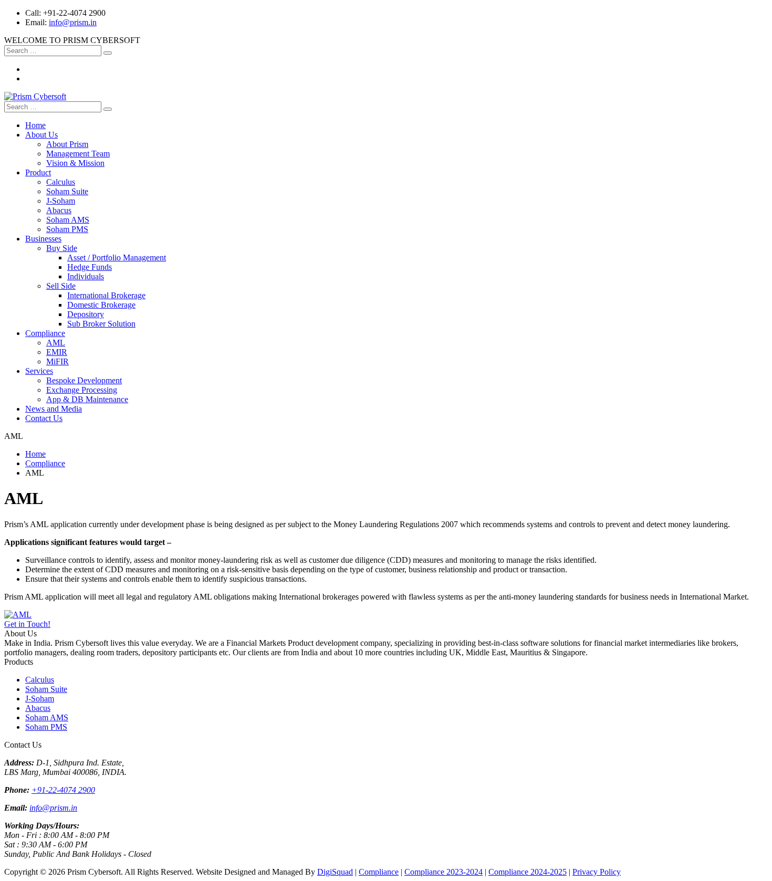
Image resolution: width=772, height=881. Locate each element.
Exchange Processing (81, 389)
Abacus (58, 210)
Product (38, 172)
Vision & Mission (75, 163)
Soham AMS (67, 219)
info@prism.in (73, 22)
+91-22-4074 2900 (63, 789)
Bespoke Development (84, 380)
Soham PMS (67, 229)
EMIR (56, 352)
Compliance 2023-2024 (443, 871)
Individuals (85, 276)
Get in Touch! (27, 624)
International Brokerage (106, 295)
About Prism (67, 144)
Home (35, 125)
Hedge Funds (89, 267)
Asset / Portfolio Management (116, 257)
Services (39, 370)
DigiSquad (335, 871)
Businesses (43, 238)
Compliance (45, 333)
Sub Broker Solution (101, 323)
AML (55, 342)
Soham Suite (67, 191)
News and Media (53, 408)
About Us (41, 134)
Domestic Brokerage (101, 304)
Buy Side (61, 248)
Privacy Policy (596, 871)
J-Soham (60, 200)
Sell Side (61, 285)
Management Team (78, 153)
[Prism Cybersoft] (35, 96)
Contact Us (43, 418)
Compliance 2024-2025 (527, 871)
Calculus (60, 181)
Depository (85, 314)
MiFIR (57, 361)
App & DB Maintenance (87, 399)
